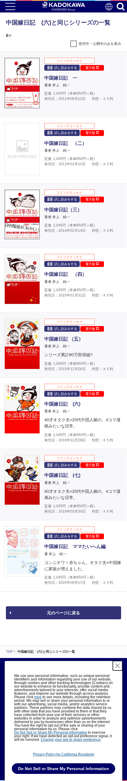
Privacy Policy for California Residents (63, 754)
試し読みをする (65, 67)
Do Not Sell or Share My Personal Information (50, 732)
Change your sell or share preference (71, 739)
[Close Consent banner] (117, 665)
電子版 (90, 67)
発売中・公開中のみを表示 (100, 44)
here (38, 697)
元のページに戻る (63, 612)
